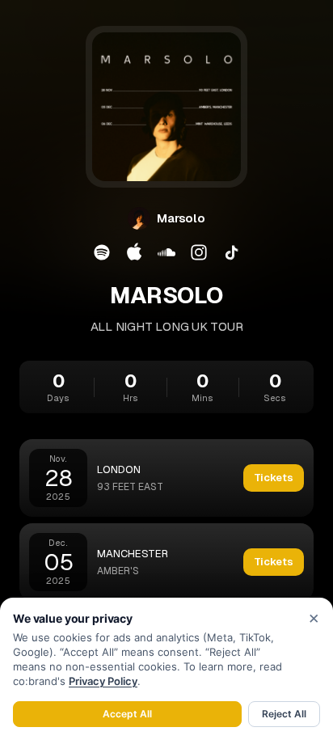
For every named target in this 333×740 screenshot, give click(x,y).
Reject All (284, 714)
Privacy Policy (103, 680)
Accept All (127, 714)
